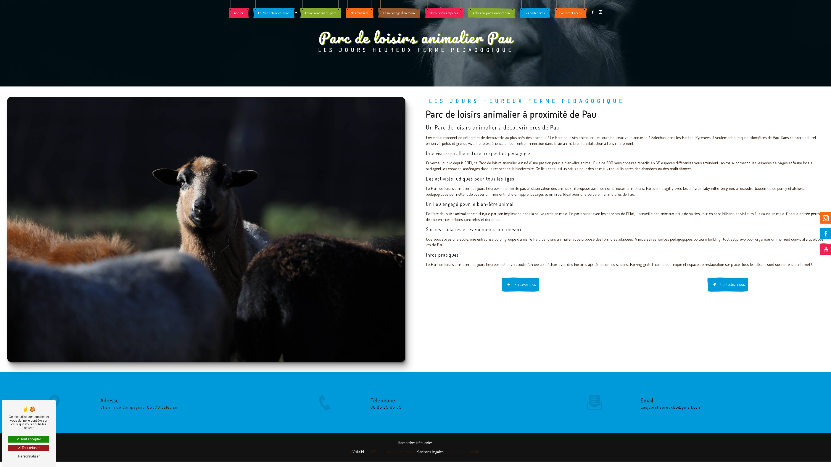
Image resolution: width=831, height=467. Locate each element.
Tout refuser (30, 448)
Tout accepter (30, 439)
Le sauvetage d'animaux (399, 13)
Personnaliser (29, 456)
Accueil (238, 13)
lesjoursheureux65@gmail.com (671, 407)
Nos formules (359, 13)
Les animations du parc (320, 13)
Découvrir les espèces (444, 13)
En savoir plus (525, 284)
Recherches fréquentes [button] (415, 442)
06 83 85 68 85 (386, 407)
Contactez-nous (732, 284)
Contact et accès (570, 13)
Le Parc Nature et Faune (273, 13)
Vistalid (358, 451)
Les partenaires (535, 13)
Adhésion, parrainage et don (491, 13)
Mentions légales (430, 451)
